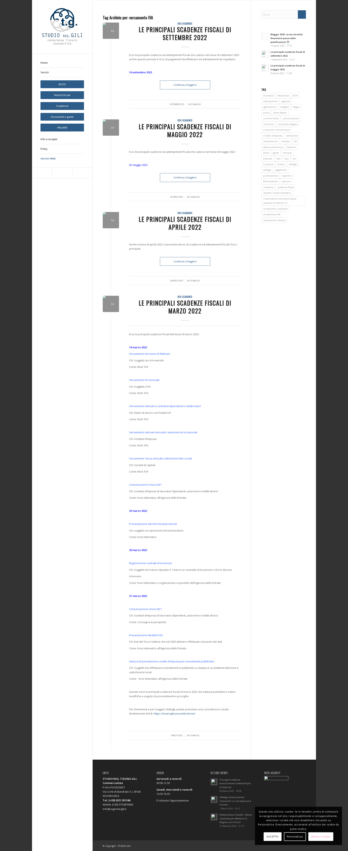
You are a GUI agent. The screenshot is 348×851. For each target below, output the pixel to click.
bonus (266, 112)
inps (286, 158)
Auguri (296, 106)
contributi (268, 124)
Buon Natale (280, 112)
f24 (295, 141)
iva (294, 158)
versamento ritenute (274, 220)
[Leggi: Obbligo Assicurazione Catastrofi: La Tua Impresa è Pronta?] (214, 799)
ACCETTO (272, 836)
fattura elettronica (273, 147)
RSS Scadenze (185, 23)
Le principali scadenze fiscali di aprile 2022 (185, 223)
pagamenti (281, 169)
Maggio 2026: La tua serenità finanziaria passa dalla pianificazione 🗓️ (286, 38)
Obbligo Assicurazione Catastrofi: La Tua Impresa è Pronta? (235, 801)
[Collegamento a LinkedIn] (82, 173)
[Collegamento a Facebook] (42, 173)
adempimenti (270, 101)
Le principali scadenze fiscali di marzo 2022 (185, 306)
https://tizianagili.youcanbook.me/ (175, 713)
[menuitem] (62, 63)
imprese (267, 158)
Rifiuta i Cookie (320, 836)
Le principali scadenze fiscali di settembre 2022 (185, 33)
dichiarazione (270, 141)
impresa (287, 152)
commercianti (271, 118)
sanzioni (286, 181)
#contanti (268, 95)
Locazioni (268, 164)
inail (278, 158)
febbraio (291, 147)
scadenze (268, 187)
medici (281, 164)
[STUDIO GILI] (62, 27)
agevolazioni (270, 106)
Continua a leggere (185, 85)
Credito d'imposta (272, 135)
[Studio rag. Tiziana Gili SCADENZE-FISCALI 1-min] (111, 31)
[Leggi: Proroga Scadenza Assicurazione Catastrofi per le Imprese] (214, 782)
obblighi (293, 164)
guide (276, 152)
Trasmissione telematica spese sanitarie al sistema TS (279, 200)
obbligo (267, 169)
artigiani (285, 106)
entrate (286, 141)
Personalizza (295, 836)
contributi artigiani (288, 124)
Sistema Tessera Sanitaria (277, 192)
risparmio (287, 175)
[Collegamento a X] (62, 173)
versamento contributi (275, 208)
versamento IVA (271, 214)
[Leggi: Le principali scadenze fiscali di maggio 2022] (265, 67)
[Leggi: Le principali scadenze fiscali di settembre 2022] (265, 54)
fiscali (266, 152)
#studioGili (283, 95)
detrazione (292, 135)
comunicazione (290, 118)
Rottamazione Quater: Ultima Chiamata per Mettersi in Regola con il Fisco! (236, 818)
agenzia (286, 101)
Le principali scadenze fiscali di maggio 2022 (185, 130)
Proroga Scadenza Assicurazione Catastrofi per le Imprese (235, 783)
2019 (295, 95)
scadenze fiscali (285, 187)
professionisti (270, 175)
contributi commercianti (276, 129)
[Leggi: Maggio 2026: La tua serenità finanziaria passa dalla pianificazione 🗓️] (265, 36)
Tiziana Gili (196, 104)
